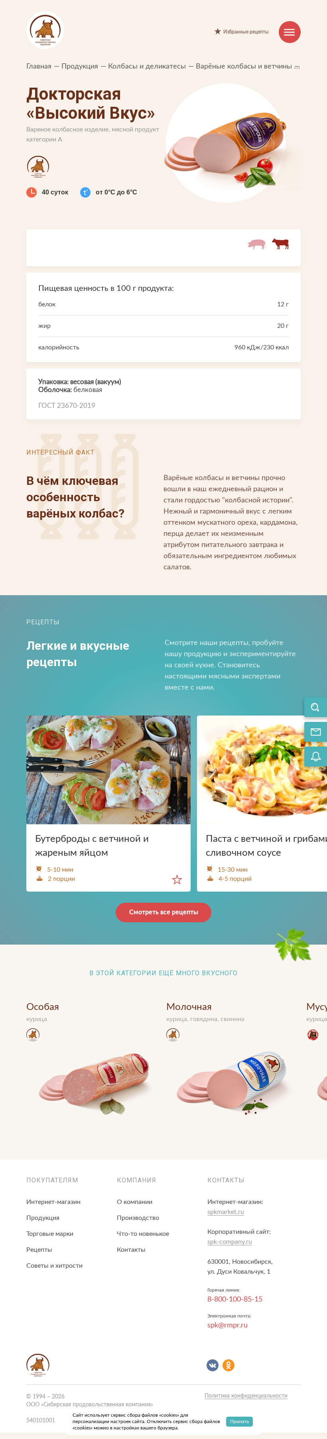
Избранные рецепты (246, 31)
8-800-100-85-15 (234, 1299)
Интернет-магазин (53, 1202)
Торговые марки (49, 1234)
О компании (134, 1202)
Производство (138, 1218)
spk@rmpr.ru (227, 1325)
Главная (39, 66)
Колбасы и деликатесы (148, 66)
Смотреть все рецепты (163, 912)
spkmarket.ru (225, 1212)
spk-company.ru (229, 1242)
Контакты (131, 1250)
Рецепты (39, 1250)
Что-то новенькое (143, 1234)
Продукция (80, 66)
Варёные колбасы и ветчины (245, 66)
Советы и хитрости (54, 1266)
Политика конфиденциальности (246, 1396)
